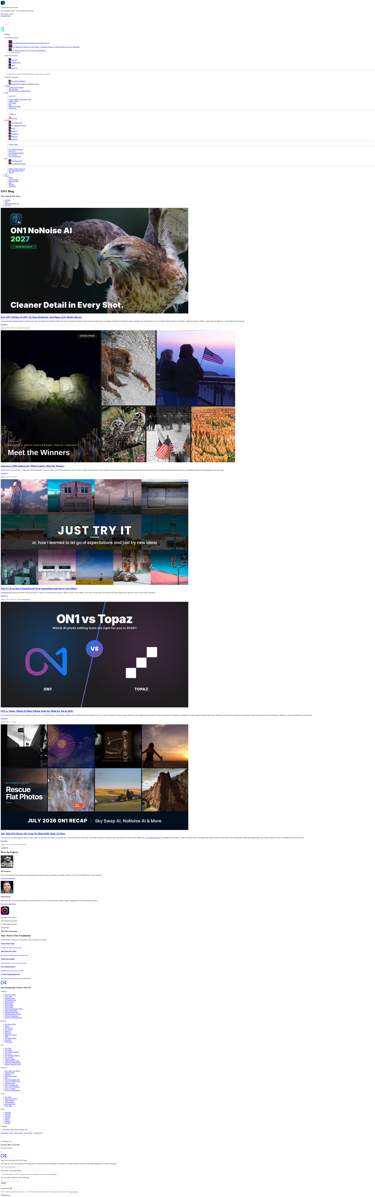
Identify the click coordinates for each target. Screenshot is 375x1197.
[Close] (4, 31)
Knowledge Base (10, 1104)
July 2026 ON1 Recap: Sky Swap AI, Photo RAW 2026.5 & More (33, 833)
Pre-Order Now (5, 16)
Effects (7, 1026)
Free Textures (9, 1057)
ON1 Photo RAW (10, 1024)
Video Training (9, 1100)
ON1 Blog (8, 1097)
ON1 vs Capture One (11, 1085)
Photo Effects (9, 1003)
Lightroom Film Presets (12, 1061)
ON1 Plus (8, 205)
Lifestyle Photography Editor (14, 1009)
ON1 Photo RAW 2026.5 (153, 838)
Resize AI (8, 1031)
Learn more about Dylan (8, 904)
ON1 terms (53, 1174)
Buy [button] (6, 158)
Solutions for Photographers (13, 1017)
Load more (5, 848)
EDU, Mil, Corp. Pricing (12, 1071)
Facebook (8, 1112)
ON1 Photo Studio (10, 1038)
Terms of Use (38, 1133)
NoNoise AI (8, 1028)
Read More (4, 324)
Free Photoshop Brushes (12, 1055)
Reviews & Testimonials (12, 1090)
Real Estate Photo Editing (13, 1014)
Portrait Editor (9, 1005)
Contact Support (10, 1083)
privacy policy (74, 1192)
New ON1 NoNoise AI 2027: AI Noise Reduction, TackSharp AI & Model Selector (41, 317)
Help (11, 1133)
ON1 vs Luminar (10, 1088)
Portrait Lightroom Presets (13, 1064)
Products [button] (7, 34)
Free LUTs (8, 1054)
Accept (4, 1195)
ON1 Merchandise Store (12, 1080)
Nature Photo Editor (11, 1010)
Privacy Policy (18, 1133)
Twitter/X (8, 1118)
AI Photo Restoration (11, 1016)
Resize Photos (9, 1007)
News (6, 202)
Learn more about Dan (8, 878)
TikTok (7, 1119)
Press (6, 1078)
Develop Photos (10, 998)
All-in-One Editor (10, 995)
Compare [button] (7, 86)
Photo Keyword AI (11, 1035)
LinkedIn (7, 1123)
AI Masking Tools (10, 1000)
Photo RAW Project (11, 1076)
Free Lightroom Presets (12, 1052)
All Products (8, 1042)
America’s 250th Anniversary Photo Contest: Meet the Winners (32, 466)
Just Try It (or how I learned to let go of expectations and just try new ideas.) (39, 588)
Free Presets (8, 1050)
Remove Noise (9, 1002)
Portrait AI (8, 1033)
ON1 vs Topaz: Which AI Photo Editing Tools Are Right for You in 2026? (37, 711)
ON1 (7, 1129)
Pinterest (7, 1121)
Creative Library (10, 1059)
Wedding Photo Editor (11, 1012)
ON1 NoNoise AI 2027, (16, 321)
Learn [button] (6, 93)
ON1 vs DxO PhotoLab (12, 1087)
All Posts (7, 200)
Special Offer (5, 927)
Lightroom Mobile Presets (13, 1062)
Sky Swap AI (9, 1029)
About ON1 (4, 1133)
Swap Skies (8, 996)
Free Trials (8, 1048)
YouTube (7, 1116)
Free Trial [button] (8, 120)
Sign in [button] (7, 176)
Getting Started (9, 1102)
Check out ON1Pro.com (12, 1081)
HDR (6, 1036)
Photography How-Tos (12, 203)
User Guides (8, 1106)
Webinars (7, 1074)
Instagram (8, 1114)
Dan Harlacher (26, 599)
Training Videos (10, 1073)
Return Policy (28, 1133)
